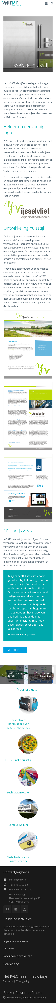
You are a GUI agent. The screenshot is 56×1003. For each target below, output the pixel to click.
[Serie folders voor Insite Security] (28, 847)
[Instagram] (24, 909)
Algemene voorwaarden (16, 941)
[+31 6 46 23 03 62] (6, 884)
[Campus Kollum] (28, 813)
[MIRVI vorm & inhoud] (6, 889)
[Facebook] (7, 909)
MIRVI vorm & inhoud (20, 889)
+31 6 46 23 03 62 (18, 884)
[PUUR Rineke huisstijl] (28, 748)
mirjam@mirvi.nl (17, 879)
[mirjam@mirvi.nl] (6, 879)
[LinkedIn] (16, 909)
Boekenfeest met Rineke (22, 992)
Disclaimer (9, 948)
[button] (46, 3)
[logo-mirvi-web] (11, 3)
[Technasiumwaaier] (28, 780)
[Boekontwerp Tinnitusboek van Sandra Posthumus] (28, 711)
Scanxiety (11, 964)
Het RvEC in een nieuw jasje (25, 976)
